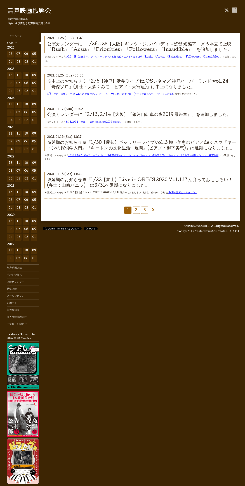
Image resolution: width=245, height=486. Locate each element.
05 (34, 54)
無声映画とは (14, 268)
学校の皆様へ (14, 275)
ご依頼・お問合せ (17, 324)
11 (18, 75)
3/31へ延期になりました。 (182, 192)
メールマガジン (15, 296)
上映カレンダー (15, 282)
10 (26, 75)
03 (18, 62)
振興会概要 (13, 310)
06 (26, 54)
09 (34, 75)
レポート (12, 303)
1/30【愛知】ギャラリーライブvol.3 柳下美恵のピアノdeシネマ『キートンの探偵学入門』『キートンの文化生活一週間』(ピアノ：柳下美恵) (143, 155)
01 (34, 62)
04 (10, 62)
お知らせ (12, 43)
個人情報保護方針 (17, 317)
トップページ (14, 36)
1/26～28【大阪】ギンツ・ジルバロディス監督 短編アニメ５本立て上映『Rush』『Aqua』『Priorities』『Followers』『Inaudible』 (142, 57)
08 (10, 54)
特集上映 (12, 289)
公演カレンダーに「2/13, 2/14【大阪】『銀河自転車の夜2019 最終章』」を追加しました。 (139, 114)
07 (18, 54)
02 (26, 62)
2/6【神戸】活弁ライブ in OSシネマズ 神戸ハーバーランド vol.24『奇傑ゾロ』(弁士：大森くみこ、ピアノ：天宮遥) (110, 94)
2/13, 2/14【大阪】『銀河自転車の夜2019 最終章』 (93, 122)
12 (10, 75)
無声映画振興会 (201, 226)
